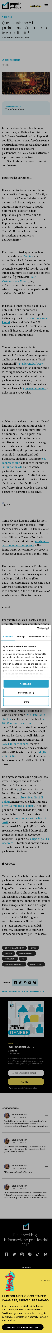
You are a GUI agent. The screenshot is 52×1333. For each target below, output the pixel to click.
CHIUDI (46, 1281)
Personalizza (24, 693)
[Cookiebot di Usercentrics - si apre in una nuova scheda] (37, 629)
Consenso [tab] (8, 636)
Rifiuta (26, 702)
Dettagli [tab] (21, 636)
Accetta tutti (26, 683)
